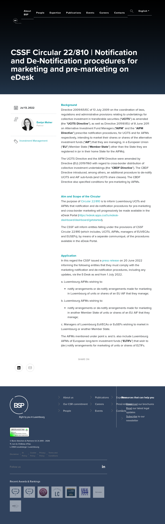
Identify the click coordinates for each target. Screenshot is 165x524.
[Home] (17, 21)
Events (90, 12)
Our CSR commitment (75, 404)
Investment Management (33, 140)
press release (110, 260)
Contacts (119, 12)
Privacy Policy (42, 454)
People (40, 12)
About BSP (27, 12)
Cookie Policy (33, 454)
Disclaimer (14, 454)
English (143, 11)
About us (68, 397)
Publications (73, 12)
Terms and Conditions (53, 454)
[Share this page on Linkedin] (19, 368)
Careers (104, 12)
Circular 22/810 (90, 201)
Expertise (55, 12)
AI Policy (24, 454)
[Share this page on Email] (30, 368)
